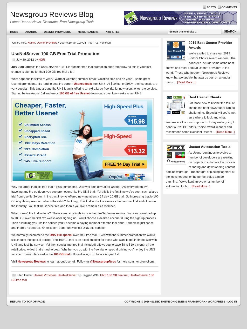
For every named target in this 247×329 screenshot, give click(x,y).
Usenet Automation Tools (209, 147)
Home (14, 31)
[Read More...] (186, 82)
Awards (31, 31)
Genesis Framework (190, 301)
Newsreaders (86, 32)
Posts (211, 7)
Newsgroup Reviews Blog (52, 14)
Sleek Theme (160, 301)
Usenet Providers (55, 32)
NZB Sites (110, 32)
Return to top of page (27, 301)
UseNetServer (67, 275)
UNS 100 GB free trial (114, 275)
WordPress (216, 301)
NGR (42, 59)
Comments (229, 7)
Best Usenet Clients (205, 97)
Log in (232, 301)
